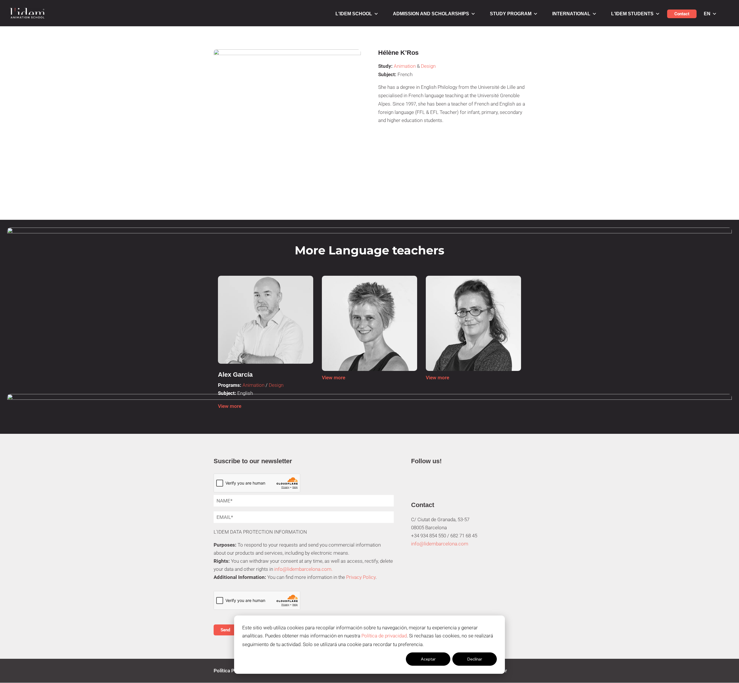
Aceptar (428, 658)
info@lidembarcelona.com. (303, 569)
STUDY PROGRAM (510, 13)
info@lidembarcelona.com (439, 544)
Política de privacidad (384, 636)
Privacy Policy (361, 577)
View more (229, 406)
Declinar (474, 658)
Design (428, 66)
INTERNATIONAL (571, 13)
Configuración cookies (381, 658)
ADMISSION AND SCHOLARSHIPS (431, 13)
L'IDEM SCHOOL (353, 13)
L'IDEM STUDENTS (632, 13)
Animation (405, 66)
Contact (681, 13)
